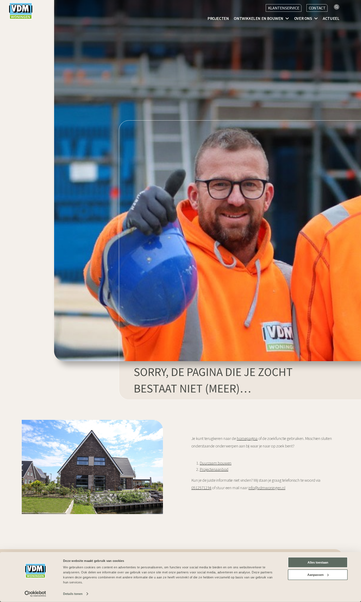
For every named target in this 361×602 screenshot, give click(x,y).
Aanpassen (315, 575)
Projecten (218, 18)
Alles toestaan (318, 562)
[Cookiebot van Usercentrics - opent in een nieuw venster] (35, 594)
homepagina (247, 438)
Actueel (331, 18)
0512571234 (201, 487)
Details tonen (73, 594)
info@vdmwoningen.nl (266, 487)
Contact (317, 7)
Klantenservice (283, 7)
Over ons (303, 18)
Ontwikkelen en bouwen (258, 18)
